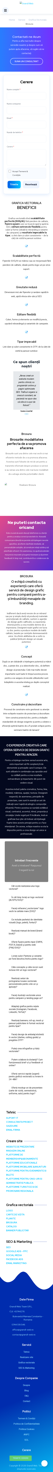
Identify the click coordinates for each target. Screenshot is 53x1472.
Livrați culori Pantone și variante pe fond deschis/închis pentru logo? (26, 957)
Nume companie (14, 103)
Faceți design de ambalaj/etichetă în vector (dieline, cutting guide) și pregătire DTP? (26, 1037)
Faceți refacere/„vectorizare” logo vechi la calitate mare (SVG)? (26, 910)
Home (12, 19)
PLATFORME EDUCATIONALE (21, 1162)
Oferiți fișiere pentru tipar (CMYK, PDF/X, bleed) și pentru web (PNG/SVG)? (26, 945)
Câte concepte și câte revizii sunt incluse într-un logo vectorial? (26, 968)
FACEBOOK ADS (14, 1259)
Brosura (11, 1222)
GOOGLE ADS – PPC (17, 1251)
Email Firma (13, 1129)
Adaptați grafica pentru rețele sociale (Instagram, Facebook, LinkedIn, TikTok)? (24, 1009)
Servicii (21, 19)
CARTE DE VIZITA (15, 1214)
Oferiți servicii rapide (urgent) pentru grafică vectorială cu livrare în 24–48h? (26, 1076)
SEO (8, 1247)
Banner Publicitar (17, 1230)
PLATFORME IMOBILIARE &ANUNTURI (26, 1166)
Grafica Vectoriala (37, 19)
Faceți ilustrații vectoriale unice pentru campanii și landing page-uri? (26, 996)
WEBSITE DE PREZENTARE (20, 1146)
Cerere (10, 146)
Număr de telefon (15, 132)
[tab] (26, 887)
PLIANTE (11, 1218)
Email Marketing (16, 1263)
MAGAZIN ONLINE (15, 1150)
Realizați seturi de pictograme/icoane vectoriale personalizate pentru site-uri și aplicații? (23, 982)
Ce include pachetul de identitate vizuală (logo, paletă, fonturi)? (25, 921)
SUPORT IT (12, 1118)
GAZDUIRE (12, 1126)
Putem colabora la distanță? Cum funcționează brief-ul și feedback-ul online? (26, 1062)
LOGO (9, 1210)
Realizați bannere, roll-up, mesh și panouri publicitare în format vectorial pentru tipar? (26, 1023)
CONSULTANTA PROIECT (19, 1122)
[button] (26, 61)
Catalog (11, 1226)
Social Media (14, 1255)
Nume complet (14, 89)
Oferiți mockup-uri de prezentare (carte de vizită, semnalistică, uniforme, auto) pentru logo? (25, 1090)
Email (10, 118)
